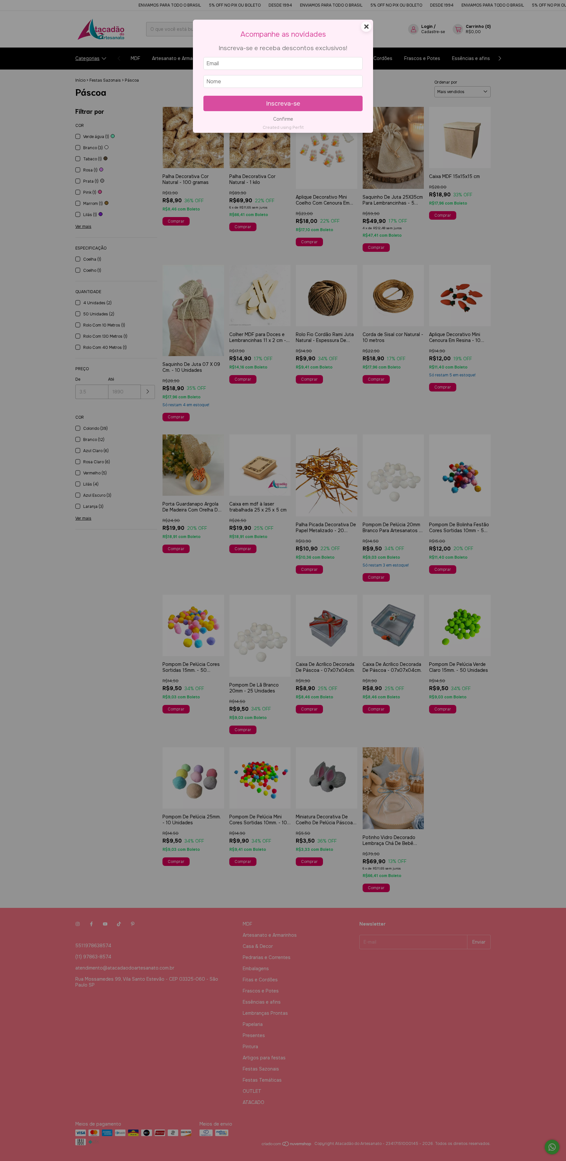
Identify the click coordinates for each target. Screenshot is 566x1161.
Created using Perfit (283, 127)
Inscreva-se (283, 103)
